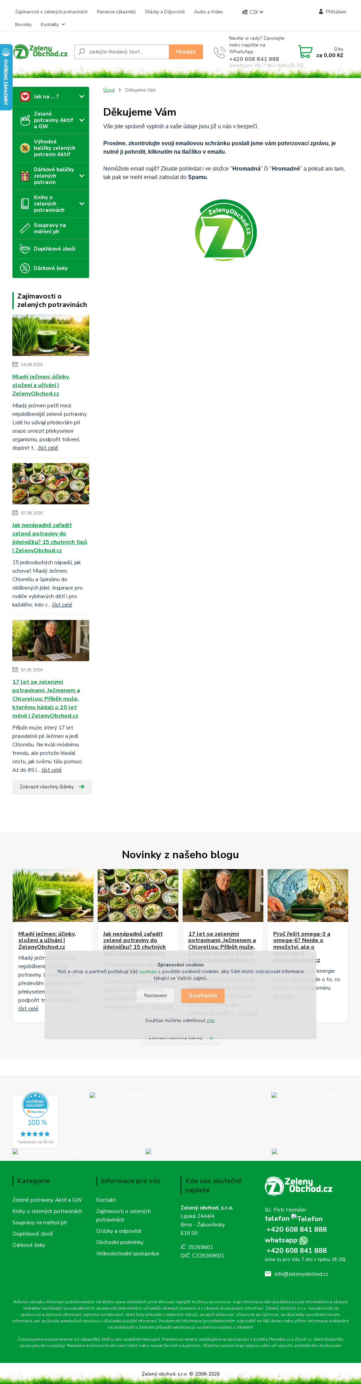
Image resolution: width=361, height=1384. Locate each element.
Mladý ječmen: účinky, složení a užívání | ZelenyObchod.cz (41, 385)
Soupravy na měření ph (50, 228)
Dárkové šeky (51, 268)
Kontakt (106, 1200)
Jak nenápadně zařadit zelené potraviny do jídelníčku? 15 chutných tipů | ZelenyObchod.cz (49, 537)
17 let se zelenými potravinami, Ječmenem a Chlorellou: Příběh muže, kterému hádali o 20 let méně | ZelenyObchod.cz (46, 699)
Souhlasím (203, 995)
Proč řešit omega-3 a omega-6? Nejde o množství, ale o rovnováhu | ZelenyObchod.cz (301, 947)
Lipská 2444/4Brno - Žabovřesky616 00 (202, 1225)
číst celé (28, 1008)
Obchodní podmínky (119, 1242)
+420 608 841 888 (254, 59)
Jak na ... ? (46, 96)
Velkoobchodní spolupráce (127, 1253)
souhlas (148, 971)
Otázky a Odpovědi (165, 12)
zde (211, 1020)
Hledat (186, 52)
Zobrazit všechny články (47, 786)
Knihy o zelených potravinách (49, 204)
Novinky (23, 24)
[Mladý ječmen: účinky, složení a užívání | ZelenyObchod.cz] (53, 895)
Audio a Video (208, 12)
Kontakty (50, 24)
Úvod (109, 90)
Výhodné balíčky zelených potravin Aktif (54, 148)
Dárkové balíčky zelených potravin (54, 176)
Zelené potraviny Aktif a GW (53, 120)
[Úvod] (40, 52)
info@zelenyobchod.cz (301, 1274)
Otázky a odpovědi (118, 1231)
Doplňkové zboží (54, 248)
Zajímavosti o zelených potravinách (51, 12)
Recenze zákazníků (116, 12)
